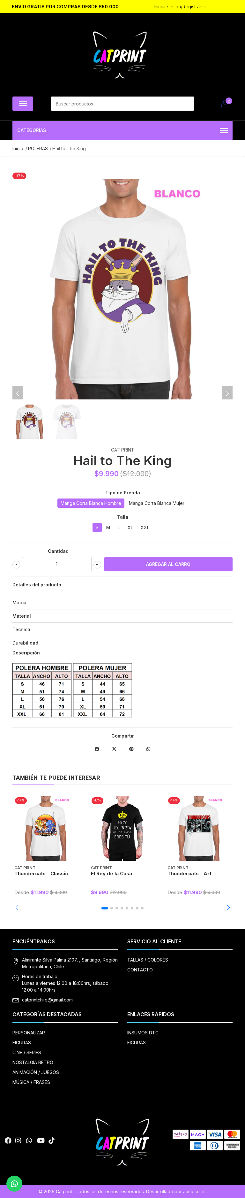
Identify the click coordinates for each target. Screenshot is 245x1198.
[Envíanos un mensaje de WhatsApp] (14, 1184)
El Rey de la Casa (111, 873)
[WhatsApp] (29, 1141)
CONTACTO (140, 969)
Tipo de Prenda (122, 492)
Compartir (122, 735)
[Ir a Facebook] (8, 1141)
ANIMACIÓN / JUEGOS (35, 1072)
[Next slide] (227, 393)
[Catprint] (120, 56)
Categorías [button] (31, 130)
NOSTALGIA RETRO (32, 1062)
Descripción (26, 652)
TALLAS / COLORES (147, 959)
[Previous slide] (17, 393)
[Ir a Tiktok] (51, 1141)
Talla (122, 517)
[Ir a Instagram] (18, 1141)
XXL (145, 527)
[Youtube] (41, 1141)
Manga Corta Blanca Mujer (156, 503)
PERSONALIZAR (28, 1032)
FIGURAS (21, 1042)
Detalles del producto (36, 584)
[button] (16, 907)
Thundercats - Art (189, 873)
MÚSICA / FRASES (31, 1082)
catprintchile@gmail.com (47, 999)
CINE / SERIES (26, 1052)
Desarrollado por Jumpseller (176, 1191)
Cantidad (58, 551)
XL (130, 527)
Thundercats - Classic (41, 873)
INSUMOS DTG (143, 1032)
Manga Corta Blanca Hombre (91, 503)
